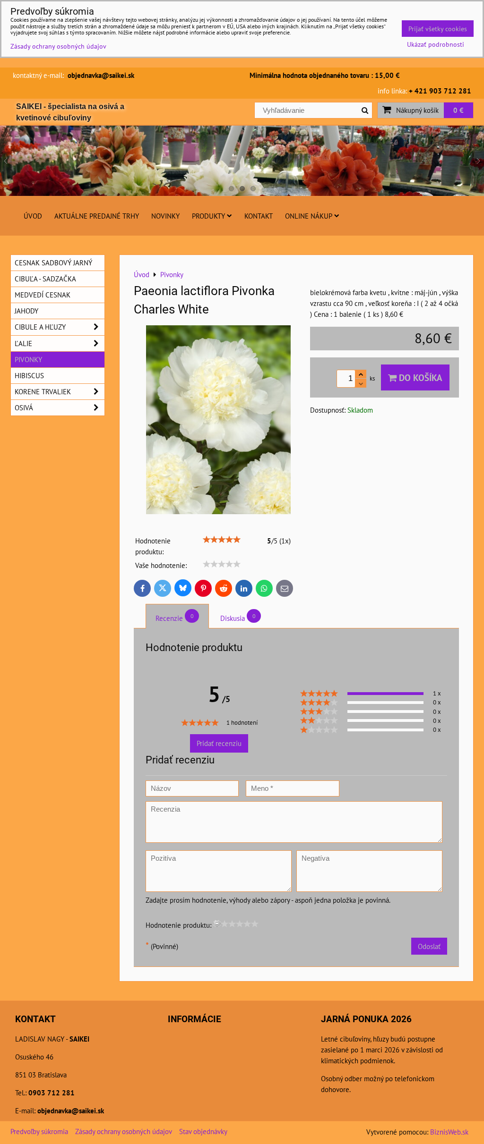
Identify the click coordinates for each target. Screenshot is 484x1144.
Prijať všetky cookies (437, 28)
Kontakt (258, 215)
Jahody (26, 310)
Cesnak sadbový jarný (53, 262)
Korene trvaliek (43, 391)
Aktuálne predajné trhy (96, 215)
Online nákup (308, 215)
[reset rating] (217, 923)
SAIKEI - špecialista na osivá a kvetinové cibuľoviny (70, 112)
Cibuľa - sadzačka (45, 278)
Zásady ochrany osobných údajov (123, 1131)
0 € (458, 110)
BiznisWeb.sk (449, 1131)
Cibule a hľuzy (40, 326)
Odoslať (429, 946)
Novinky (165, 215)
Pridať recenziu (219, 743)
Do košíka (419, 377)
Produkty (208, 215)
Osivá (24, 407)
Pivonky (28, 359)
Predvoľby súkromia (39, 1131)
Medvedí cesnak (42, 294)
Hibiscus (29, 375)
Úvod (33, 215)
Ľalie (23, 343)
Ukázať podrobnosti (435, 44)
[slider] (222, 539)
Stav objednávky (203, 1131)
